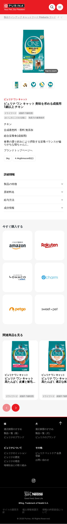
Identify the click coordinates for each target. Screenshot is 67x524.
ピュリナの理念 (12, 461)
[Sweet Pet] (50, 309)
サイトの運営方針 (11, 510)
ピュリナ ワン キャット (15, 99)
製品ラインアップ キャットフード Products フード (30, 17)
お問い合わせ (42, 459)
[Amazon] (17, 245)
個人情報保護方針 (30, 510)
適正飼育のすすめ (13, 429)
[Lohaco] (17, 277)
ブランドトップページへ (18, 150)
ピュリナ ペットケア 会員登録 (48, 454)
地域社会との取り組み (15, 465)
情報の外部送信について (52, 510)
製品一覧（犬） (43, 433)
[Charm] (50, 277)
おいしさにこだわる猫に (15, 117)
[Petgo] (17, 309)
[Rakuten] (50, 245)
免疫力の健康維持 (36, 117)
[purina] (33, 481)
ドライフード (10, 113)
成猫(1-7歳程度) (26, 113)
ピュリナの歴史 (12, 457)
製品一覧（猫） (12, 433)
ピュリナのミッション (15, 453)
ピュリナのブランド (14, 437)
